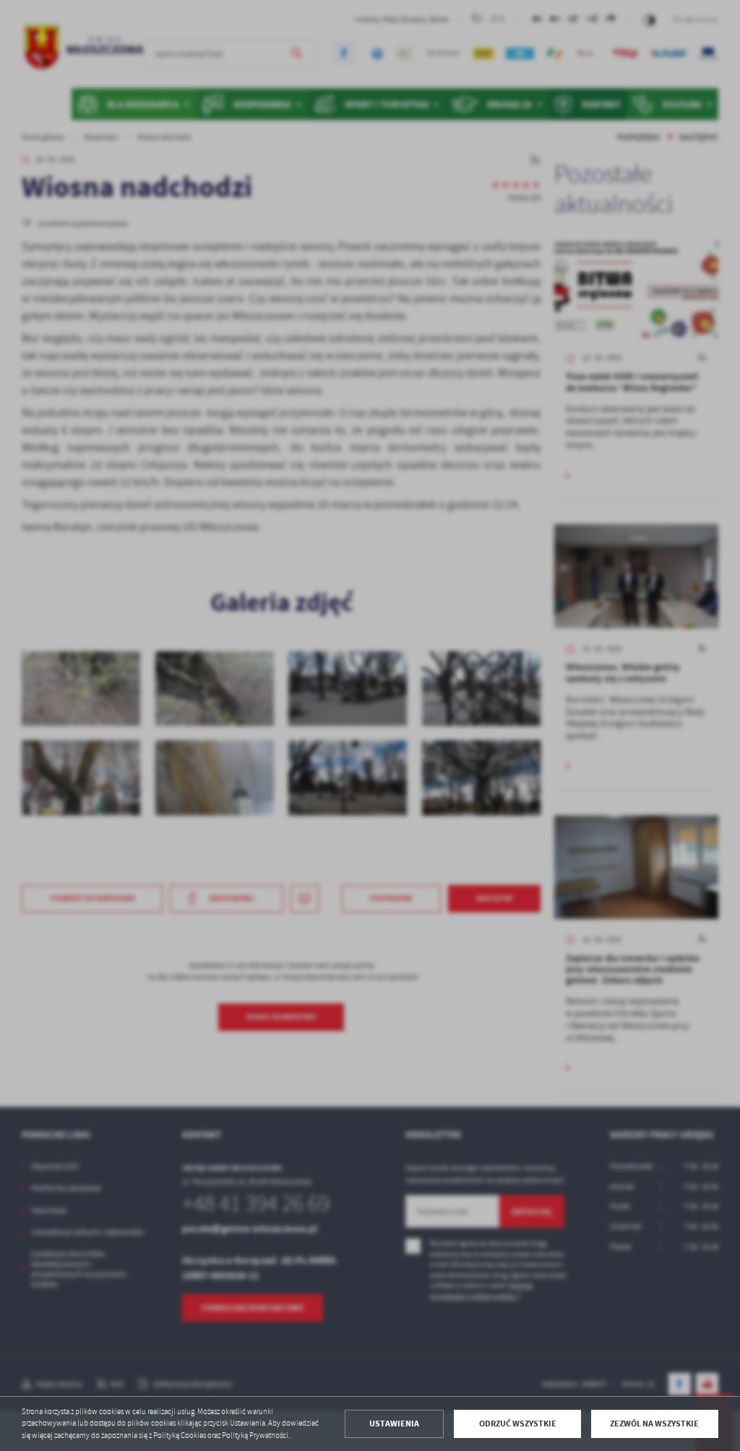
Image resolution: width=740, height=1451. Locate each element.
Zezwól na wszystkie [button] (654, 1423)
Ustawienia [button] (394, 1423)
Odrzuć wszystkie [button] (517, 1423)
